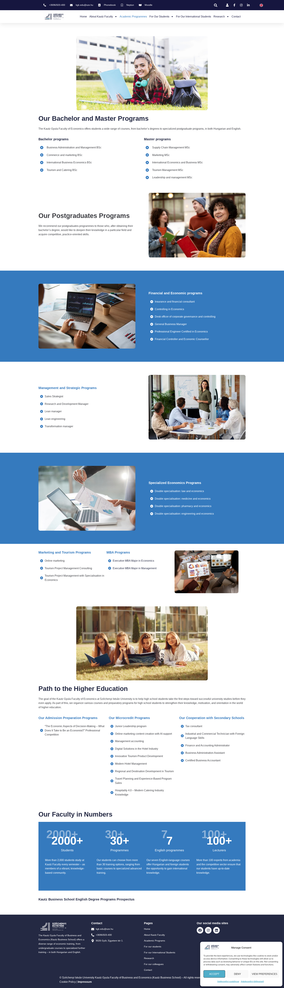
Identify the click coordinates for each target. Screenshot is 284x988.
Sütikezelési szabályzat (228, 981)
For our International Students (193, 16)
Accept (214, 974)
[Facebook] (200, 930)
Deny (237, 974)
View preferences (264, 974)
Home (83, 16)
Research (219, 16)
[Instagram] (208, 930)
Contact (236, 16)
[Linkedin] (216, 930)
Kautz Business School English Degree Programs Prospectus (86, 899)
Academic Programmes (133, 16)
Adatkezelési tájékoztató (252, 981)
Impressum (85, 981)
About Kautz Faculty (101, 16)
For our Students (159, 16)
